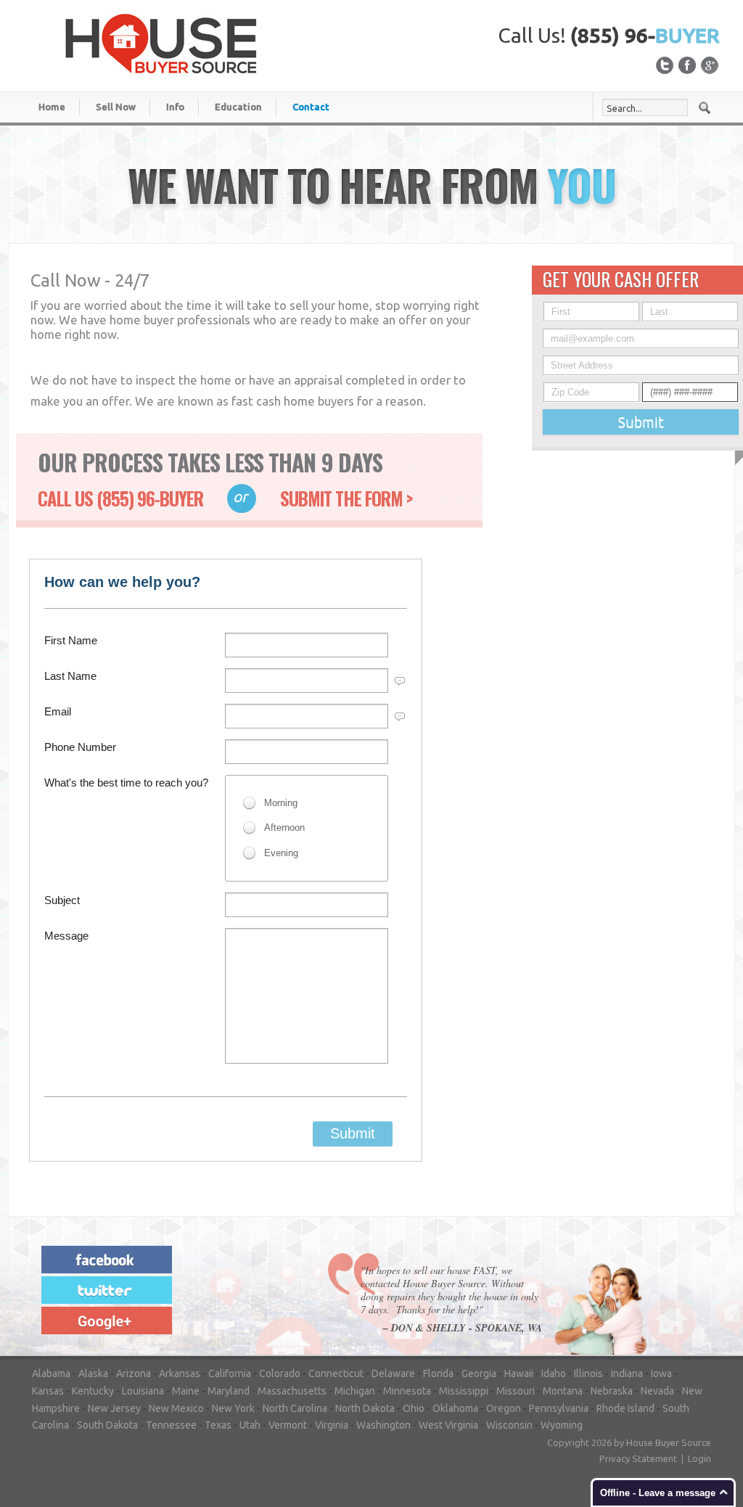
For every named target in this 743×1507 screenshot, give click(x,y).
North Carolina (295, 1408)
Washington (383, 1425)
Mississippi (463, 1391)
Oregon (503, 1408)
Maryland (229, 1391)
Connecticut (336, 1373)
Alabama (51, 1373)
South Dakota (107, 1425)
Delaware (393, 1373)
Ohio (413, 1408)
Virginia (331, 1425)
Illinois (588, 1373)
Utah (249, 1425)
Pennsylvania (558, 1408)
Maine (186, 1391)
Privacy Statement (638, 1458)
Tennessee (171, 1425)
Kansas (48, 1391)
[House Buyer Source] (161, 43)
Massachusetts (292, 1391)
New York (233, 1408)
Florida (438, 1373)
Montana (563, 1391)
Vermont (287, 1425)
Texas (218, 1425)
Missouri (515, 1391)
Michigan (354, 1391)
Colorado (279, 1373)
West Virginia (448, 1425)
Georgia (478, 1373)
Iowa (661, 1373)
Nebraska (612, 1391)
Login (699, 1458)
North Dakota (365, 1408)
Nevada (657, 1391)
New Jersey (114, 1408)
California (229, 1373)
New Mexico (176, 1408)
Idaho (553, 1373)
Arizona (133, 1373)
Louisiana (143, 1391)
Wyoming (562, 1425)
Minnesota (407, 1391)
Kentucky (93, 1391)
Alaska (93, 1373)
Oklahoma (455, 1408)
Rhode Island (625, 1408)
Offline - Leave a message (657, 1492)
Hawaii (518, 1373)
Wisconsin (509, 1425)
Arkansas (179, 1373)
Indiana (627, 1373)
